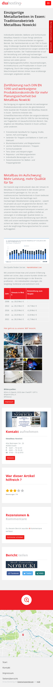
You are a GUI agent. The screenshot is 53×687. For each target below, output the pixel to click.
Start (5, 662)
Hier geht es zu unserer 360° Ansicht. (20, 328)
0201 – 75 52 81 (15, 448)
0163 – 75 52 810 (16, 452)
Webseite (10, 458)
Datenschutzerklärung (51, 31)
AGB (38, 682)
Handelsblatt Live (34, 267)
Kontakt (6, 667)
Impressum (51, 47)
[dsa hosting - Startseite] (14, 3)
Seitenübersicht (10, 678)
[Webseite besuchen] (26, 419)
